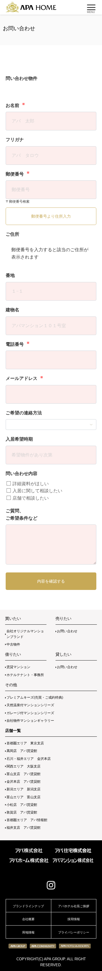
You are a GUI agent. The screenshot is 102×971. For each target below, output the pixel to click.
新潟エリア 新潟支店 (24, 789)
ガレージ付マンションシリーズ (30, 713)
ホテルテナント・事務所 (25, 675)
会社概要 (28, 919)
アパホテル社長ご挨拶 (73, 906)
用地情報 (28, 932)
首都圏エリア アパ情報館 (27, 820)
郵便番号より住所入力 (51, 216)
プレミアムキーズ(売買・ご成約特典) (35, 697)
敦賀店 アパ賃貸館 (22, 812)
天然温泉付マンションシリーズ (30, 705)
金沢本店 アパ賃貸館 (24, 782)
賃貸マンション (18, 667)
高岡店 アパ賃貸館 (22, 751)
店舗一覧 (13, 730)
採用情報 (73, 919)
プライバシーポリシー (73, 932)
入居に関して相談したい (36, 490)
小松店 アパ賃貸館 (22, 805)
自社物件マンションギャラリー (30, 721)
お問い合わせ (67, 631)
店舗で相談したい (30, 498)
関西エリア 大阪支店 (24, 766)
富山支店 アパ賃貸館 (24, 774)
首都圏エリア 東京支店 (25, 743)
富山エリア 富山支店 (24, 797)
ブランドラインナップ (28, 906)
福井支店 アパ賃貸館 (24, 828)
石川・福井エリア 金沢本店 (29, 759)
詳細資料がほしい (30, 483)
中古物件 (13, 644)
